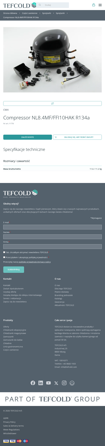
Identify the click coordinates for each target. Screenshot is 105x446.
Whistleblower (9, 433)
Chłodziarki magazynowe (14, 333)
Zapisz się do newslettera (15, 301)
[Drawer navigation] (100, 5)
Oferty (6, 326)
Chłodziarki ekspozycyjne (14, 330)
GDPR (5, 418)
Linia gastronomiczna (13, 346)
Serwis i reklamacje (12, 298)
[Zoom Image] (52, 59)
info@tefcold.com (69, 367)
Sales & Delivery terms (13, 425)
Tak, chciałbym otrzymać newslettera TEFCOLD (27, 252)
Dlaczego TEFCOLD (63, 288)
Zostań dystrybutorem (13, 288)
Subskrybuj (14, 269)
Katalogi (58, 298)
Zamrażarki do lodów (12, 340)
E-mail (6, 222)
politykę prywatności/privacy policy (35, 262)
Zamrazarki (8, 336)
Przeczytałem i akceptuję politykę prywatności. (27, 257)
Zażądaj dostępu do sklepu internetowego (22, 295)
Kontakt (6, 285)
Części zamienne (11, 350)
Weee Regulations (11, 429)
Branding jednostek (64, 295)
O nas (57, 285)
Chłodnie (7, 343)
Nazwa (7, 232)
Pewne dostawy (62, 292)
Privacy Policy (9, 422)
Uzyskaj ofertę (9, 292)
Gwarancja (59, 302)
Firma (6, 242)
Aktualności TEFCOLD (64, 305)
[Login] (93, 5)
